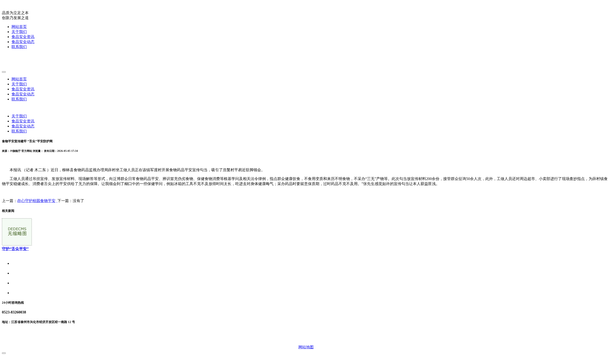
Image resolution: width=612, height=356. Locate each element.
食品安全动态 (22, 42)
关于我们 (19, 32)
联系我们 (19, 47)
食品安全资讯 (22, 37)
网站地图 (306, 347)
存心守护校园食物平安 (36, 201)
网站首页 (19, 27)
